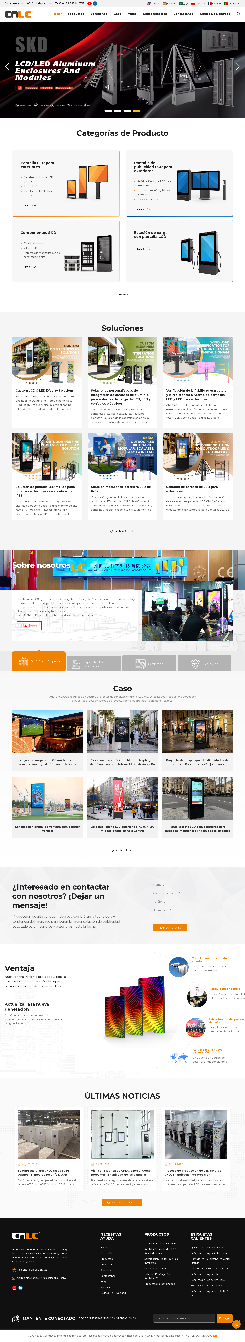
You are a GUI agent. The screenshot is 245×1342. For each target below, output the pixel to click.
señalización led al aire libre (208, 1279)
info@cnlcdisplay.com (39, 3)
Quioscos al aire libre (149, 199)
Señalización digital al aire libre (209, 1253)
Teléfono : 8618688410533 (32, 1269)
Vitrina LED (30, 248)
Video (132, 13)
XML (150, 1335)
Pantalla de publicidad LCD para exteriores (153, 167)
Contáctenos (108, 1275)
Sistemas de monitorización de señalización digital (42, 254)
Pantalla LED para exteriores (37, 165)
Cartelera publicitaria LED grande (38, 179)
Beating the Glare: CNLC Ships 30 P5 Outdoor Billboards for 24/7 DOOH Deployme (44, 1173)
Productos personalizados (159, 1283)
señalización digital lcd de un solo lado (211, 1293)
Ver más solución (124, 531)
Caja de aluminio (33, 243)
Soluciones (99, 13)
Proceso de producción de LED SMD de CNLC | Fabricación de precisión (193, 1172)
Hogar (57, 13)
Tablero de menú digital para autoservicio (154, 192)
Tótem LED (31, 186)
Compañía (106, 1253)
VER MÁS (122, 294)
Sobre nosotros (155, 13)
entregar (224, 1318)
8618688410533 (75, 3)
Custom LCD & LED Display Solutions (45, 390)
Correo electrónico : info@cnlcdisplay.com (41, 1277)
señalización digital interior (206, 1274)
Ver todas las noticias (125, 1202)
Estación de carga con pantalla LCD (151, 235)
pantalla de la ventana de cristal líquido (210, 1260)
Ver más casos (125, 850)
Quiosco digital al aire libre (207, 1247)
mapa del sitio (135, 1335)
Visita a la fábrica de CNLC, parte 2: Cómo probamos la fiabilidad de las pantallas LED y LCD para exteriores (121, 1173)
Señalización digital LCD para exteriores (154, 183)
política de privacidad (113, 1292)
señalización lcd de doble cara (209, 1285)
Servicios (105, 1270)
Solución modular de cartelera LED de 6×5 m (121, 489)
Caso (118, 13)
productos (76, 13)
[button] (108, 111)
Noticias (105, 1287)
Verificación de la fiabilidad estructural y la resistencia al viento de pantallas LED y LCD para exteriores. (197, 395)
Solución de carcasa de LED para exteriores (192, 489)
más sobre (29, 625)
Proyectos (106, 1264)
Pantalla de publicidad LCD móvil (210, 1268)
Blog (103, 1281)
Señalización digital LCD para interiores (161, 1260)
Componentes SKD (38, 233)
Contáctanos (184, 13)
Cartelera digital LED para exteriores (38, 193)
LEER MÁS (30, 205)
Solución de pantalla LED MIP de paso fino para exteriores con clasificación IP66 (45, 491)
